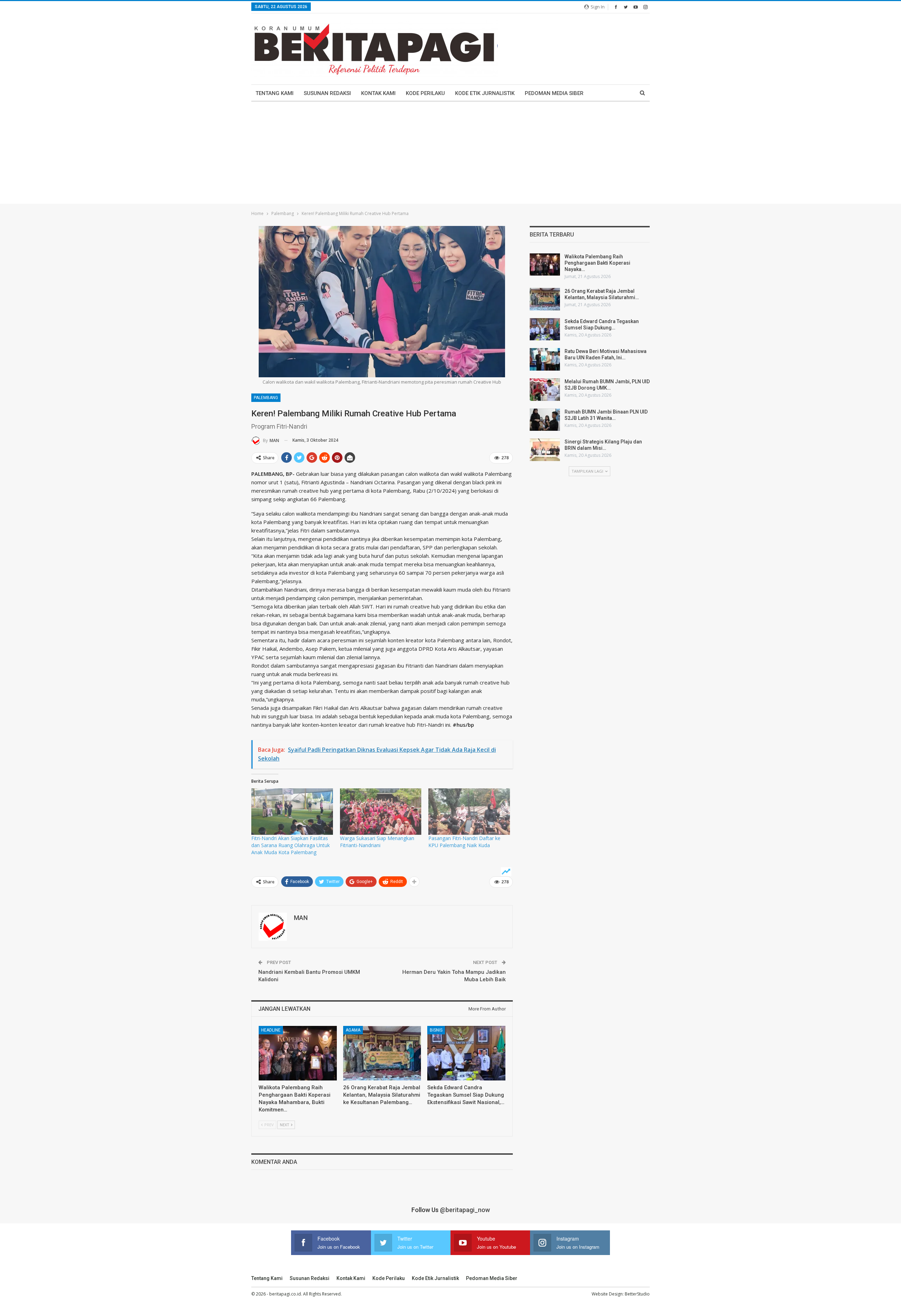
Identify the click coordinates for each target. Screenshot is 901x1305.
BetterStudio (637, 1294)
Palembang (266, 397)
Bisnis (436, 1030)
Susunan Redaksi (327, 93)
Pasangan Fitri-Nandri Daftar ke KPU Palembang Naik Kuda (464, 842)
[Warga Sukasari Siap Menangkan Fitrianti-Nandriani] (381, 811)
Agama (353, 1030)
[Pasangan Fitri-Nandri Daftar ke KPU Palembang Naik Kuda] (469, 811)
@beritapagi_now (465, 1209)
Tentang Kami (275, 93)
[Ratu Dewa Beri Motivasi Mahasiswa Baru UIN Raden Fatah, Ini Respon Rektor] (545, 359)
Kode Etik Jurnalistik (485, 93)
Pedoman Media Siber (554, 93)
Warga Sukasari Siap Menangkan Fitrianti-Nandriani (377, 842)
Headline (271, 1030)
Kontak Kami (378, 93)
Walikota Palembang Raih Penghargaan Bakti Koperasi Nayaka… (597, 263)
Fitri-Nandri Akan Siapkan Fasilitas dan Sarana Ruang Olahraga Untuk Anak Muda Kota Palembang (290, 845)
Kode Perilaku (425, 93)
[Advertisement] (450, 154)
